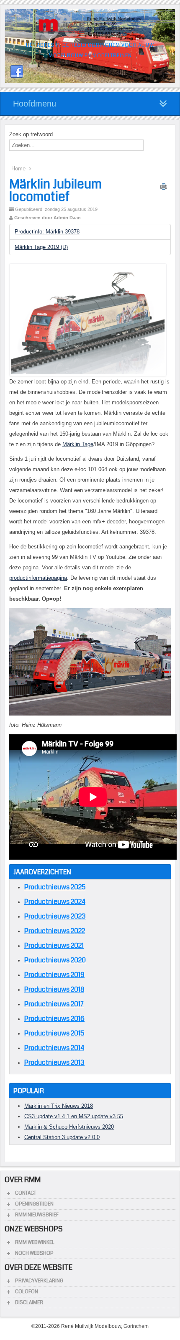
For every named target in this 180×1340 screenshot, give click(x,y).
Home (18, 168)
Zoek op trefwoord (31, 134)
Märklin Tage (77, 444)
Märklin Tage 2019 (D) (41, 247)
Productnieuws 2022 (54, 931)
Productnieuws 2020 (55, 960)
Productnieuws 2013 (54, 1062)
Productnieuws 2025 (54, 887)
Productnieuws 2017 (54, 1004)
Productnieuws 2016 (54, 1018)
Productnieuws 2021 (54, 945)
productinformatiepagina (38, 578)
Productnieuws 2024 (54, 901)
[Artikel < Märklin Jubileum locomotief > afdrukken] (163, 188)
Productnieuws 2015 (54, 1033)
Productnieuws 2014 (54, 1048)
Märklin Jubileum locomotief (55, 190)
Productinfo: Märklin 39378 (47, 231)
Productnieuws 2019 (54, 975)
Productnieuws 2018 (54, 989)
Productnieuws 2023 (55, 916)
